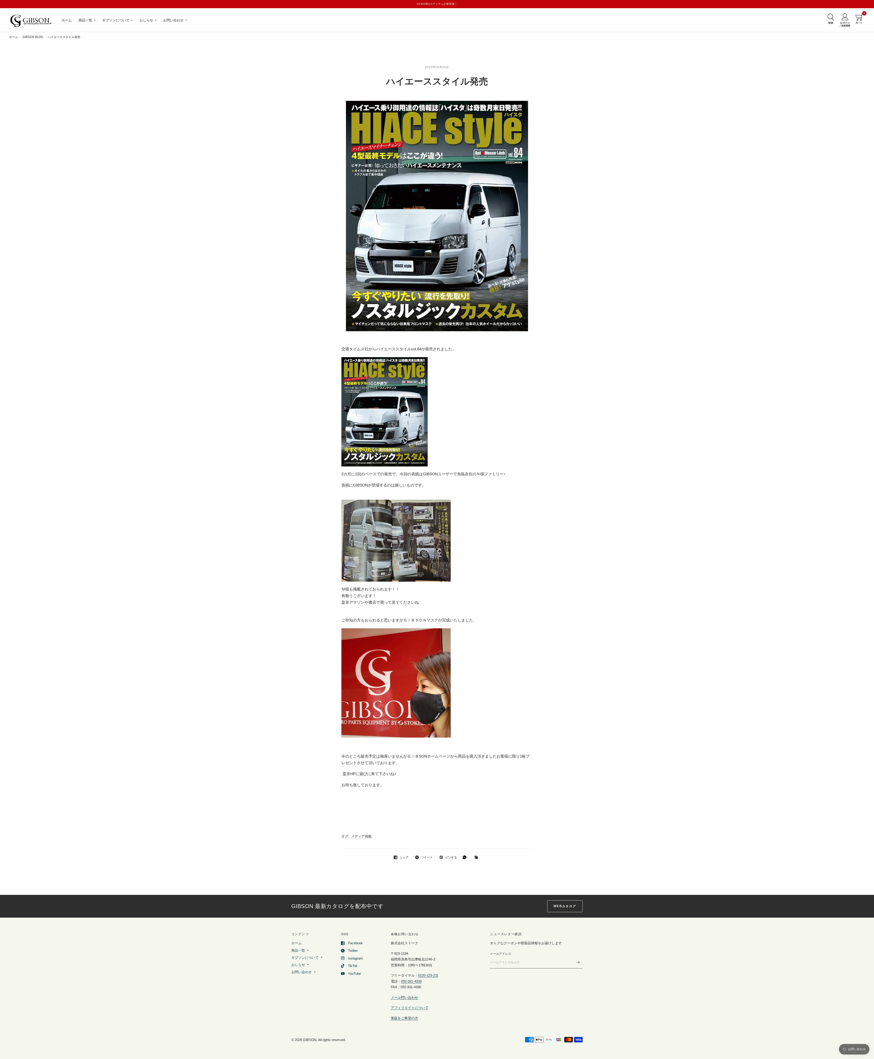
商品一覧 (85, 20)
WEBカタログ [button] (565, 906)
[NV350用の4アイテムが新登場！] (437, 4)
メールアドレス (500, 953)
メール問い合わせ (404, 997)
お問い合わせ (173, 20)
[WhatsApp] (466, 857)
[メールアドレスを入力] (578, 962)
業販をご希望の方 (404, 1018)
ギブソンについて (116, 20)
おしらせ (146, 20)
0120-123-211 (428, 975)
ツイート (427, 857)
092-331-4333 (411, 981)
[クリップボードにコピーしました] (477, 857)
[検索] (830, 19)
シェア (404, 857)
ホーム (66, 20)
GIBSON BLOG (33, 37)
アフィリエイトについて (409, 1008)
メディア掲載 (361, 836)
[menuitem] (66, 20)
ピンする (451, 857)
